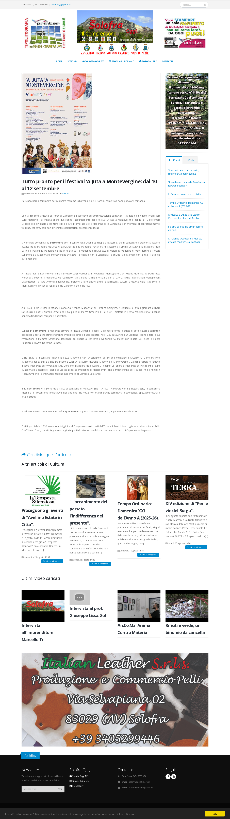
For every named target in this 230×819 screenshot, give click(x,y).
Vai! (60, 789)
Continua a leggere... (52, 561)
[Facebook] (168, 776)
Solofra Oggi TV (94, 61)
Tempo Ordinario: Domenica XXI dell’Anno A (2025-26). (185, 204)
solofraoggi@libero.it (61, 4)
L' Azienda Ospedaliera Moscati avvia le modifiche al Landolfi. (185, 240)
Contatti (167, 61)
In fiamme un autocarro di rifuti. (185, 194)
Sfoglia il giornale (122, 61)
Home (59, 61)
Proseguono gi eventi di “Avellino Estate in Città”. (42, 517)
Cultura (65, 193)
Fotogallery (149, 61)
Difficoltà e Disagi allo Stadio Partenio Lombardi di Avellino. (184, 216)
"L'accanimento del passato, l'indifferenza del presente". (183, 172)
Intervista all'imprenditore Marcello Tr (37, 632)
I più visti (190, 160)
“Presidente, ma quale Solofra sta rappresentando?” (186, 184)
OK (215, 814)
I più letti (175, 160)
